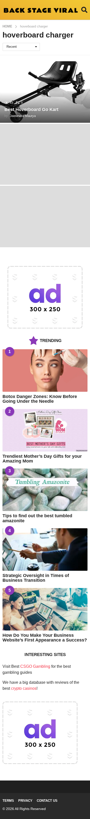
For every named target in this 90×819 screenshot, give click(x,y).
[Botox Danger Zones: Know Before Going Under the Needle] (45, 370)
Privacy (25, 800)
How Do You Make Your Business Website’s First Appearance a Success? (44, 637)
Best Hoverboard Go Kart (31, 109)
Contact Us (47, 800)
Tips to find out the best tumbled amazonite (37, 518)
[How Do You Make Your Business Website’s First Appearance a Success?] (45, 609)
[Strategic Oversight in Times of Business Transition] (45, 549)
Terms (8, 800)
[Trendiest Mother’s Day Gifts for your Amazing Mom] (45, 430)
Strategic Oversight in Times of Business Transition (35, 578)
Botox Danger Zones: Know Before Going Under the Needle (39, 399)
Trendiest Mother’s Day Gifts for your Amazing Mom (42, 459)
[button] (84, 10)
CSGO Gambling (35, 666)
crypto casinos (23, 688)
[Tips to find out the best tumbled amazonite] (45, 489)
